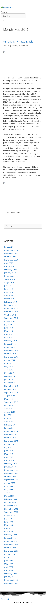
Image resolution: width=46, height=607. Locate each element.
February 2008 (10, 535)
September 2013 (11, 402)
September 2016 (11, 392)
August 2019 (9, 282)
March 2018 (9, 337)
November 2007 (11, 544)
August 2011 (9, 412)
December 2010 (11, 431)
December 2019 (11, 276)
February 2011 (10, 425)
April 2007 (8, 567)
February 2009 (10, 499)
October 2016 (10, 389)
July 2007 (8, 557)
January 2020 (10, 273)
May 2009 (8, 489)
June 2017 (8, 363)
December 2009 (11, 470)
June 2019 (8, 289)
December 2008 (11, 505)
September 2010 (11, 441)
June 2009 (8, 486)
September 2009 (11, 479)
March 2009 (9, 496)
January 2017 (10, 379)
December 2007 (11, 541)
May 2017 (8, 366)
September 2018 (11, 318)
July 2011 (8, 415)
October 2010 (10, 438)
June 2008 (8, 522)
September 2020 (11, 260)
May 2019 (8, 292)
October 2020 (10, 256)
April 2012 (8, 408)
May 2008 (8, 525)
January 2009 (10, 502)
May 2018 (8, 331)
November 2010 (11, 434)
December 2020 (11, 250)
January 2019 (10, 305)
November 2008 (11, 509)
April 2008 (8, 528)
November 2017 (11, 350)
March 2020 (9, 266)
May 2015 (8, 399)
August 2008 (9, 515)
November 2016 (11, 386)
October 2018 (10, 315)
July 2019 (8, 285)
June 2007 (8, 560)
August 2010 (9, 444)
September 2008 (11, 512)
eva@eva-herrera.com (23, 602)
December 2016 (11, 382)
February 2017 (10, 376)
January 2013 (10, 405)
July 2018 (8, 324)
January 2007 (10, 577)
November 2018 (11, 311)
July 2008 (8, 518)
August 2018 (9, 321)
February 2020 (10, 269)
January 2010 (10, 467)
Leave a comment (13, 212)
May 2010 (8, 454)
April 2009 (8, 492)
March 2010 (9, 460)
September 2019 (11, 279)
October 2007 (10, 547)
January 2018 (10, 344)
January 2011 (10, 428)
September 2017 (11, 357)
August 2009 (9, 483)
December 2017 (11, 347)
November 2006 (11, 583)
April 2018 (8, 334)
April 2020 (8, 263)
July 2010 (8, 447)
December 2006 (11, 580)
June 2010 (8, 450)
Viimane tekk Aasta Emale (18, 41)
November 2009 (11, 473)
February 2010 (10, 463)
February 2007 (10, 573)
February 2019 (10, 302)
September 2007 (11, 551)
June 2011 (8, 418)
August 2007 (9, 554)
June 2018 (8, 328)
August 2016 (9, 395)
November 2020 (11, 253)
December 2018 (11, 308)
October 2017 (10, 353)
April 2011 (8, 421)
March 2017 (9, 373)
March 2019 (9, 298)
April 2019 (8, 295)
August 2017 (9, 360)
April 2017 (8, 370)
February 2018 (10, 340)
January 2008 (10, 538)
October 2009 (10, 476)
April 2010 (8, 457)
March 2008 (9, 531)
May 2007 (8, 564)
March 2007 (9, 570)
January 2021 (10, 247)
